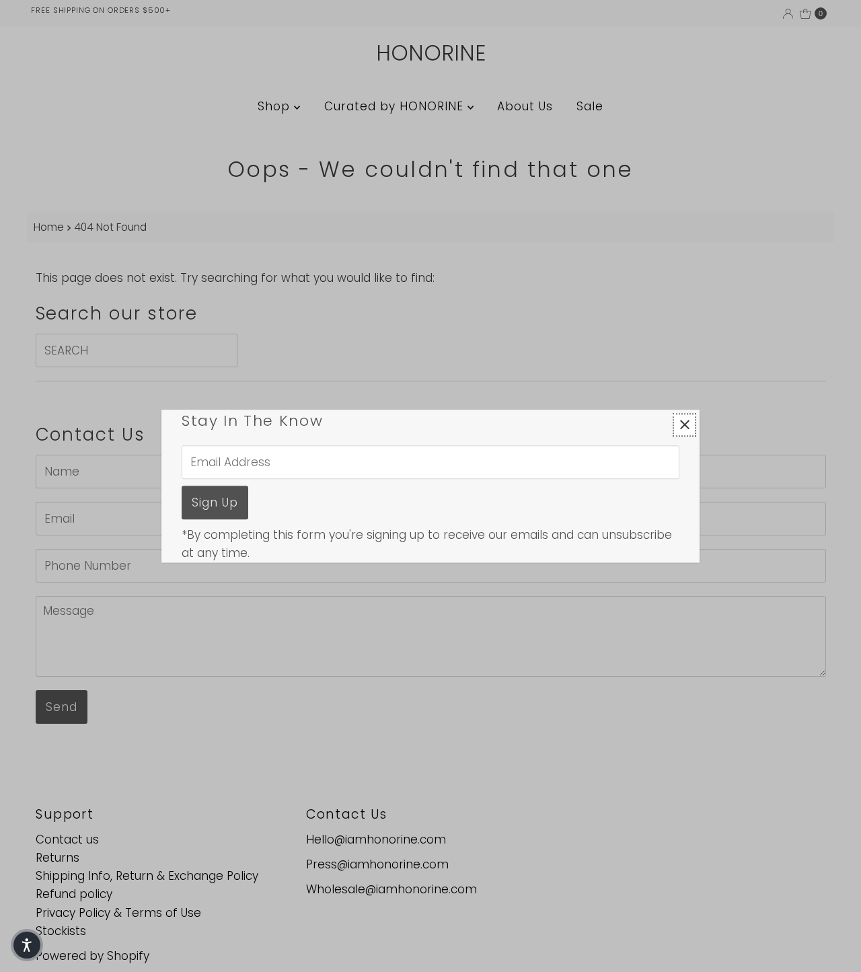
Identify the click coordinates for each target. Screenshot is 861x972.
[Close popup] (684, 425)
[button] (27, 945)
